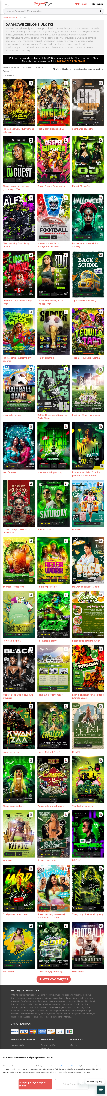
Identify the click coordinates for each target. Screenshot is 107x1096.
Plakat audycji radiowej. (49, 971)
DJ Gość (76, 860)
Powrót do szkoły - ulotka (85, 587)
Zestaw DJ (8, 971)
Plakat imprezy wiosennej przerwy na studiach (51, 916)
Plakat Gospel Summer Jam (52, 186)
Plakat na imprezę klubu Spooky (85, 245)
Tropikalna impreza (82, 806)
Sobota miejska (45, 529)
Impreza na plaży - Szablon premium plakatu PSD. (86, 474)
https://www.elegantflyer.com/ (67, 1066)
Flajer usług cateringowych (86, 641)
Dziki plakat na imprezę (15, 914)
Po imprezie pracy (47, 641)
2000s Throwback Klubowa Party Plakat (52, 416)
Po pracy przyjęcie (47, 587)
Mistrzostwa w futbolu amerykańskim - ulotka (49, 245)
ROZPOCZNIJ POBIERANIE (71, 61)
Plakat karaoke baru (13, 806)
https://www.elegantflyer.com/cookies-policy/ (84, 1069)
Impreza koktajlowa (13, 587)
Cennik (73, 1045)
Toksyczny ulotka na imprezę (87, 914)
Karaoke (7, 860)
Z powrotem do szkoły (84, 300)
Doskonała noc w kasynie (50, 806)
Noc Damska (9, 472)
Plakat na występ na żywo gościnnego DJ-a (16, 188)
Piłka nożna (78, 971)
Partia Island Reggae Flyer (51, 129)
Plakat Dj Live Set (81, 186)
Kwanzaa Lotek (11, 752)
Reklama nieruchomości (50, 695)
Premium (82, 4)
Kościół (76, 752)
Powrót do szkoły (12, 641)
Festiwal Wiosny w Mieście (86, 415)
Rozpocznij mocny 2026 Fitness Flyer (50, 302)
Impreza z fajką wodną (49, 472)
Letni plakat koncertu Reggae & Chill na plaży (88, 696)
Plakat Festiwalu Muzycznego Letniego (18, 130)
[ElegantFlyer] (43, 4)
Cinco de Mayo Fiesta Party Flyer (17, 302)
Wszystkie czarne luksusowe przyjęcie (18, 696)
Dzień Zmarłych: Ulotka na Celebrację (16, 531)
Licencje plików (18, 1045)
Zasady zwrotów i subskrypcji (49, 1046)
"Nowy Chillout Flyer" (48, 752)
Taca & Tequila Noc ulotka (86, 358)
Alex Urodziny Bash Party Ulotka (16, 245)
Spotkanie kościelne (82, 129)
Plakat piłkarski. (45, 358)
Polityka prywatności (82, 1072)
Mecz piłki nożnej (12, 415)
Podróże (76, 529)
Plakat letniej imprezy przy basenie (17, 359)
